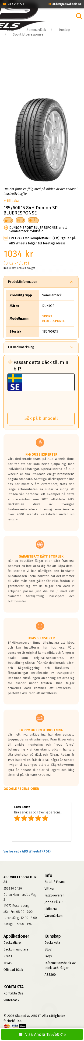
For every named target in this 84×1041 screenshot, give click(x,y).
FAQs (48, 956)
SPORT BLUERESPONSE (53, 318)
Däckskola (52, 943)
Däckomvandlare (16, 949)
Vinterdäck (11, 1000)
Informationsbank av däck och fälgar (60, 965)
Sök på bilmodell (41, 418)
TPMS (8, 963)
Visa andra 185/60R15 (45, 1034)
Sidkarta (51, 909)
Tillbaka (13, 201)
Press (8, 956)
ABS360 (50, 975)
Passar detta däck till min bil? (41, 365)
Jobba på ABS (54, 902)
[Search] (79, 16)
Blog (48, 949)
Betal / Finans (55, 882)
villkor (50, 889)
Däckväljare (12, 943)
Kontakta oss (13, 993)
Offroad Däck (13, 970)
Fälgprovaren (54, 895)
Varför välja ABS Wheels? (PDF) (27, 851)
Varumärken (54, 916)
